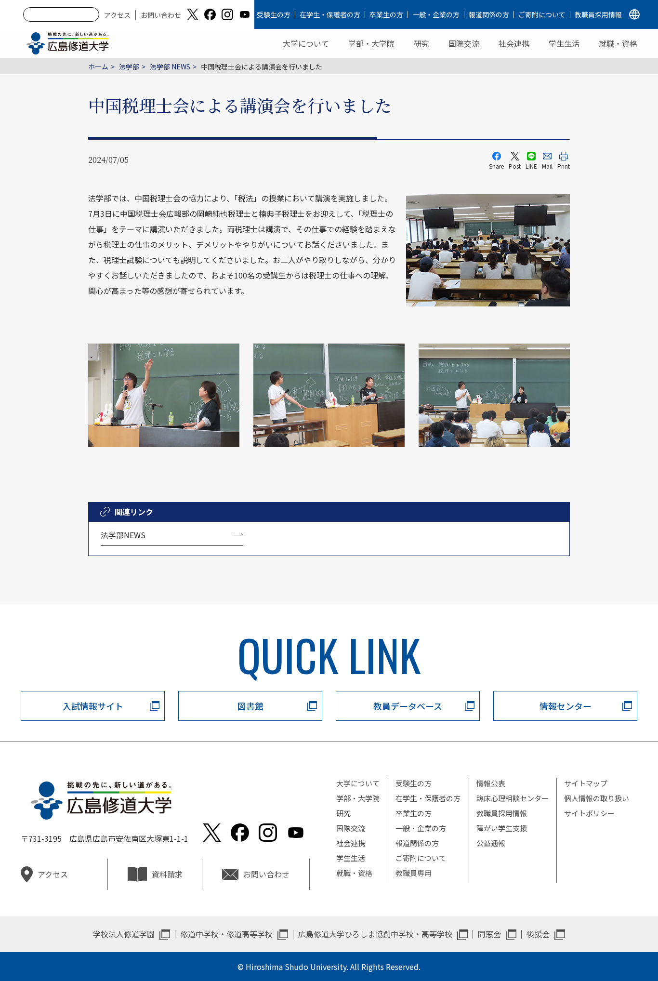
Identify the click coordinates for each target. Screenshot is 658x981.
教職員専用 (413, 873)
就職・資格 (618, 43)
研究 (421, 43)
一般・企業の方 (436, 14)
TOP (611, 943)
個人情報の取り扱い (596, 798)
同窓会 (489, 934)
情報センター (566, 706)
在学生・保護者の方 (330, 14)
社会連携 (514, 43)
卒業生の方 (386, 14)
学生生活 (564, 43)
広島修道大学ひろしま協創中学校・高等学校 (375, 934)
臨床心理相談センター (512, 798)
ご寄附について (542, 14)
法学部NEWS (123, 535)
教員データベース (407, 706)
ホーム (98, 66)
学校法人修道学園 (124, 934)
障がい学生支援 (501, 828)
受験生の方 (273, 14)
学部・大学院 (371, 43)
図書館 (250, 706)
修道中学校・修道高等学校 (226, 934)
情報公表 (490, 783)
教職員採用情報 (598, 14)
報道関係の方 (489, 14)
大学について (306, 43)
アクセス (117, 15)
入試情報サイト (93, 706)
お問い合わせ (161, 15)
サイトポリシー (589, 813)
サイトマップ (585, 783)
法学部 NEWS (170, 66)
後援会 (538, 934)
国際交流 (463, 43)
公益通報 (490, 843)
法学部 (129, 66)
